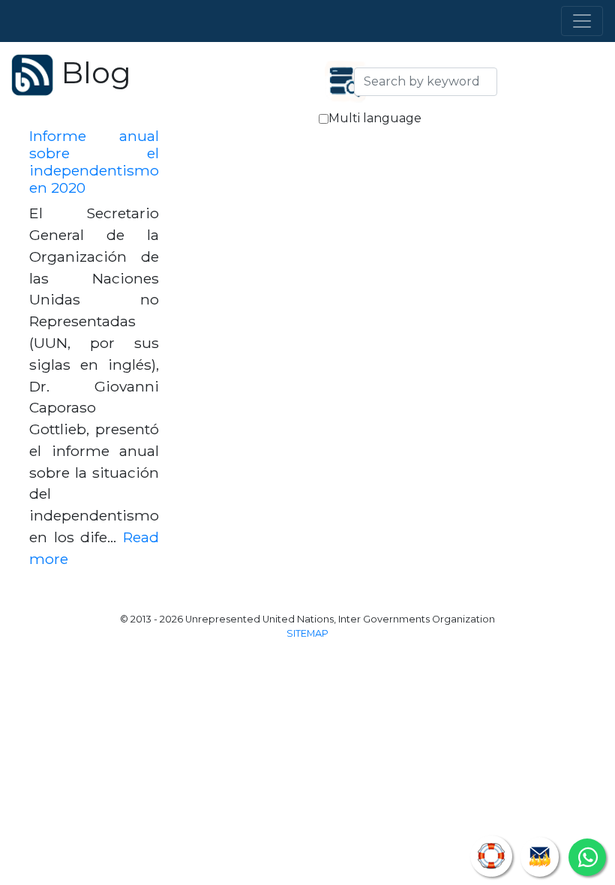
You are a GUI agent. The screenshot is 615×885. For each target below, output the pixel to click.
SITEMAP (307, 633)
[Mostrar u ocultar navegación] (582, 21)
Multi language (375, 118)
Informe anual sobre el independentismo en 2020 (94, 161)
